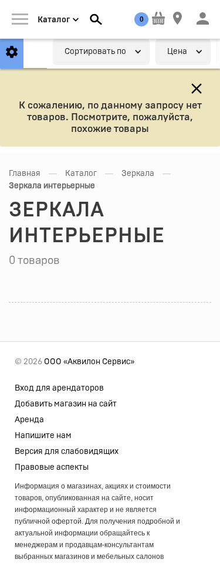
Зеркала (137, 173)
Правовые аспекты (52, 467)
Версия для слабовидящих (67, 451)
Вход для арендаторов (59, 388)
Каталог (81, 173)
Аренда (29, 420)
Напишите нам (43, 436)
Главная (24, 173)
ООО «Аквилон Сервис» (89, 362)
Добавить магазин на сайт (66, 404)
